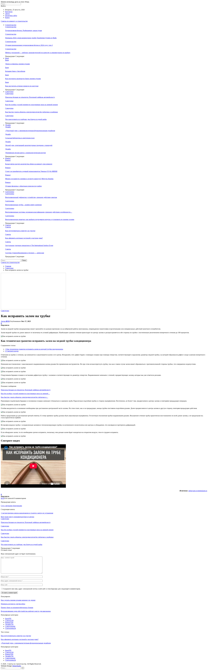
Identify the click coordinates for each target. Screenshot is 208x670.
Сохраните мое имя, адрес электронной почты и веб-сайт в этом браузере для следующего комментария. (41, 589)
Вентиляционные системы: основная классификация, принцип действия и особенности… (38, 212)
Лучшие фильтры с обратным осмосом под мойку (23, 186)
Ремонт (8, 158)
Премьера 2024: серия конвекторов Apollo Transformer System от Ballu (31, 38)
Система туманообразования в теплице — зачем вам (24, 253)
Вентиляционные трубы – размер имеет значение (23, 205)
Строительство (10, 25)
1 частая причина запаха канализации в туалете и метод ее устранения (27, 513)
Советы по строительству (10, 262)
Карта (7, 17)
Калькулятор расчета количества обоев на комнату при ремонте (28, 164)
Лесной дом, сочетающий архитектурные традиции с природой (28, 145)
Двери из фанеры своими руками (17, 64)
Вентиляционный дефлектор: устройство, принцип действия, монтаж (31, 197)
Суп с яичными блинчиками (11, 506)
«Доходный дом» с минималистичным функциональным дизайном (30, 131)
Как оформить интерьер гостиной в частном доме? (24, 238)
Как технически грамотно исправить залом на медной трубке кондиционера (34, 349)
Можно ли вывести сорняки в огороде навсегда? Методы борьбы (29, 179)
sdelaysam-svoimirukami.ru (197, 491)
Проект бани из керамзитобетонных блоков (17, 607)
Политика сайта (11, 15)
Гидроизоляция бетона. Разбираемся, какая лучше (23, 30)
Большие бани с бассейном (15, 71)
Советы (8, 225)
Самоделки (9, 92)
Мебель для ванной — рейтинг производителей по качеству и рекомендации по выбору (37, 53)
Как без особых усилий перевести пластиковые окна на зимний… (25, 393)
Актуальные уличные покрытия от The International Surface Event (29, 245)
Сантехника (9, 192)
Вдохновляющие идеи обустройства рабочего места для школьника (26, 611)
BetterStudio (16, 666)
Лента (7, 14)
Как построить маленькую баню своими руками (23, 79)
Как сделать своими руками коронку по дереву (18, 600)
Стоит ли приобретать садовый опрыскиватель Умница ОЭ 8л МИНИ (31, 171)
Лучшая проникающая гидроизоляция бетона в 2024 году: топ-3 (29, 45)
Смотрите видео (12, 351)
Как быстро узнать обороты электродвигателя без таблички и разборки (31, 112)
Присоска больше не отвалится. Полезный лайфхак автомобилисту (30, 97)
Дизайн (8, 125)
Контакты (8, 12)
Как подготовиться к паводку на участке (20, 231)
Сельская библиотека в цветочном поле (20, 138)
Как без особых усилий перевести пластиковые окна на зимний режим (31, 105)
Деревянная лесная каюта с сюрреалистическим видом (25, 153)
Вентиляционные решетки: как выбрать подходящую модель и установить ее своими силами (39, 219)
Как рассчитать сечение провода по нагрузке (21, 86)
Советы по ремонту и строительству (14, 21)
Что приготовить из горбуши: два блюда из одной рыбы (26, 119)
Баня (7, 58)
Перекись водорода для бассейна (13, 604)
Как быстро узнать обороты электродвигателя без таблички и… (24, 397)
